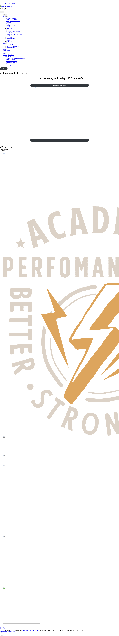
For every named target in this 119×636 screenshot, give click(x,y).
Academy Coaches (11, 18)
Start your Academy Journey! (13, 21)
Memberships (6, 50)
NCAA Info (9, 64)
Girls (4, 29)
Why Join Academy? (11, 19)
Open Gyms (9, 41)
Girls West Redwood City (13, 31)
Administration (10, 22)
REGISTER (3, 68)
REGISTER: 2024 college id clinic (59, 85)
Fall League (9, 37)
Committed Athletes (11, 62)
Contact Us (9, 28)
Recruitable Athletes (11, 61)
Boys (4, 43)
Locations (8, 26)
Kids (4, 49)
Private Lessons (7, 52)
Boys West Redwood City (13, 44)
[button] (2, 12)
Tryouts (8, 40)
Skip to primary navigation (10, 3)
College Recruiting (8, 56)
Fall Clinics (9, 35)
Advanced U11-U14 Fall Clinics (14, 34)
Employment (9, 24)
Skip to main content (8, 2)
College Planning (10, 59)
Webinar (8, 65)
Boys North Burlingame (12, 46)
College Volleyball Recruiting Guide (15, 58)
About (4, 16)
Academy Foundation (8, 55)
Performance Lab (10, 38)
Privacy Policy (3, 628)
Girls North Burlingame (12, 33)
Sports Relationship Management (30, 630)
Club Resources (10, 25)
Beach (4, 53)
